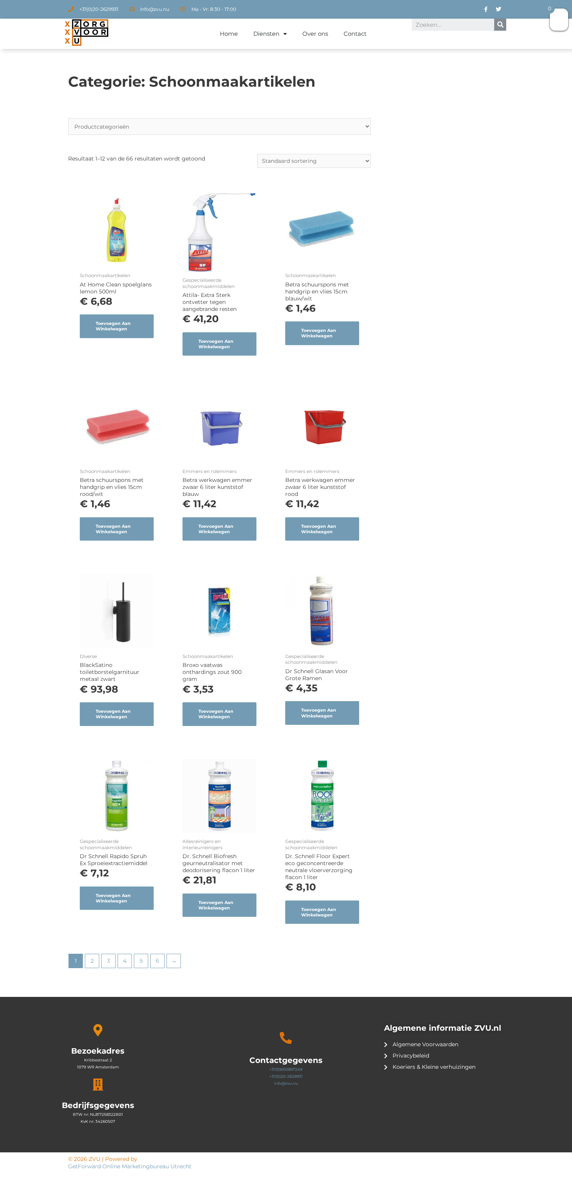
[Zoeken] (500, 25)
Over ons (315, 33)
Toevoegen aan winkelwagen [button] (113, 326)
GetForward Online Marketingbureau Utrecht (130, 1166)
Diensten (266, 33)
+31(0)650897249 (285, 1069)
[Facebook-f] (485, 9)
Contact (355, 33)
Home (229, 33)
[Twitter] (498, 9)
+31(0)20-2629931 (286, 1076)
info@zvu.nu (286, 1083)
